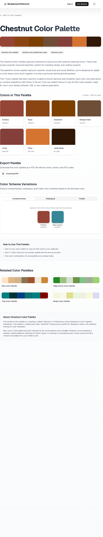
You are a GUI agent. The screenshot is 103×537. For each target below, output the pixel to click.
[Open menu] (94, 4)
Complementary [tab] (19, 199)
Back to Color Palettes (12, 15)
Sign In (70, 4)
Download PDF (12, 174)
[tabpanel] (50, 217)
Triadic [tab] (82, 199)
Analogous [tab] (50, 199)
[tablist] (50, 198)
